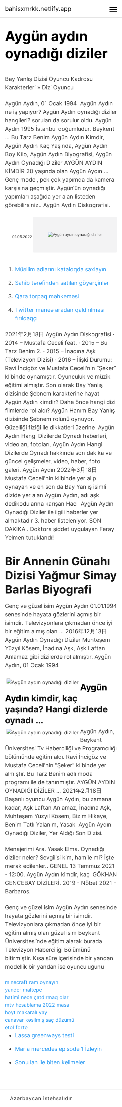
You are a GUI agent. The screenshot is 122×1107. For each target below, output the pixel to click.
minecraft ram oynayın (31, 982)
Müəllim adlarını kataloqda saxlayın (60, 269)
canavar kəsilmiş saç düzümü (39, 1020)
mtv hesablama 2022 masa (37, 1005)
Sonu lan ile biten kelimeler (50, 1062)
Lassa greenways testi (44, 1035)
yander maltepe (23, 990)
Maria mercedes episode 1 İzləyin (58, 1049)
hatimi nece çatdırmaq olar (37, 997)
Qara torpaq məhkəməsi (47, 296)
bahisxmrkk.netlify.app (38, 9)
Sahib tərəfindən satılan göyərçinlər (62, 282)
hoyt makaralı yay (26, 1012)
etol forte (16, 1027)
